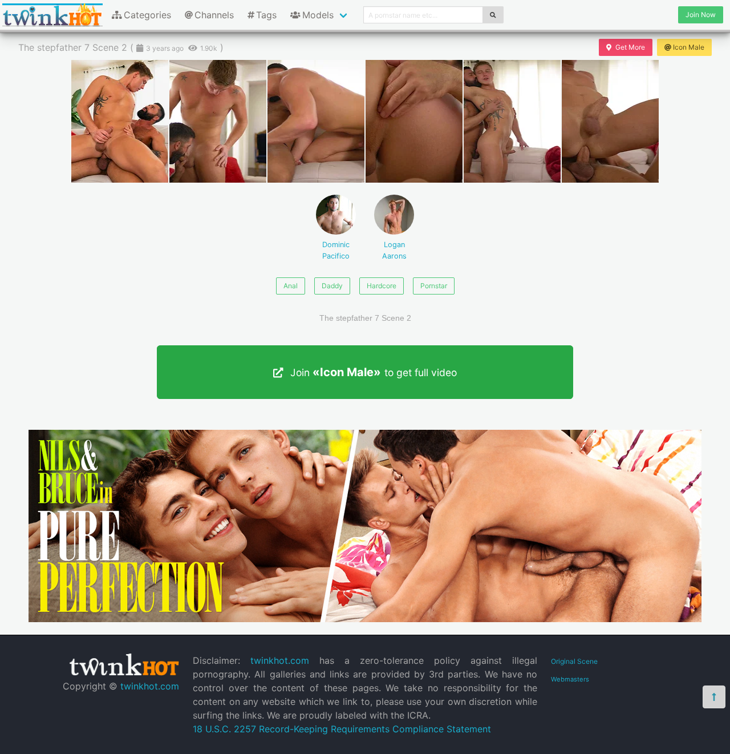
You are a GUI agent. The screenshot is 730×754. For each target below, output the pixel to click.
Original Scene (574, 661)
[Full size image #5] (610, 121)
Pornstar (433, 285)
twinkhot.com (149, 686)
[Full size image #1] (217, 121)
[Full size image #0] (119, 121)
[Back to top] (714, 697)
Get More (630, 47)
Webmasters (570, 679)
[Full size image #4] (512, 121)
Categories (147, 15)
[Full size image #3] (414, 121)
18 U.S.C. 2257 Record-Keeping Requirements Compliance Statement (342, 729)
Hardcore (381, 285)
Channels (214, 15)
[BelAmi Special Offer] (365, 618)
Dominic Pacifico (336, 250)
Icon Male (688, 47)
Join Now (701, 14)
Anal (290, 285)
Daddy (332, 285)
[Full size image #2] (315, 121)
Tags (266, 15)
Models (318, 15)
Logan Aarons (394, 250)
